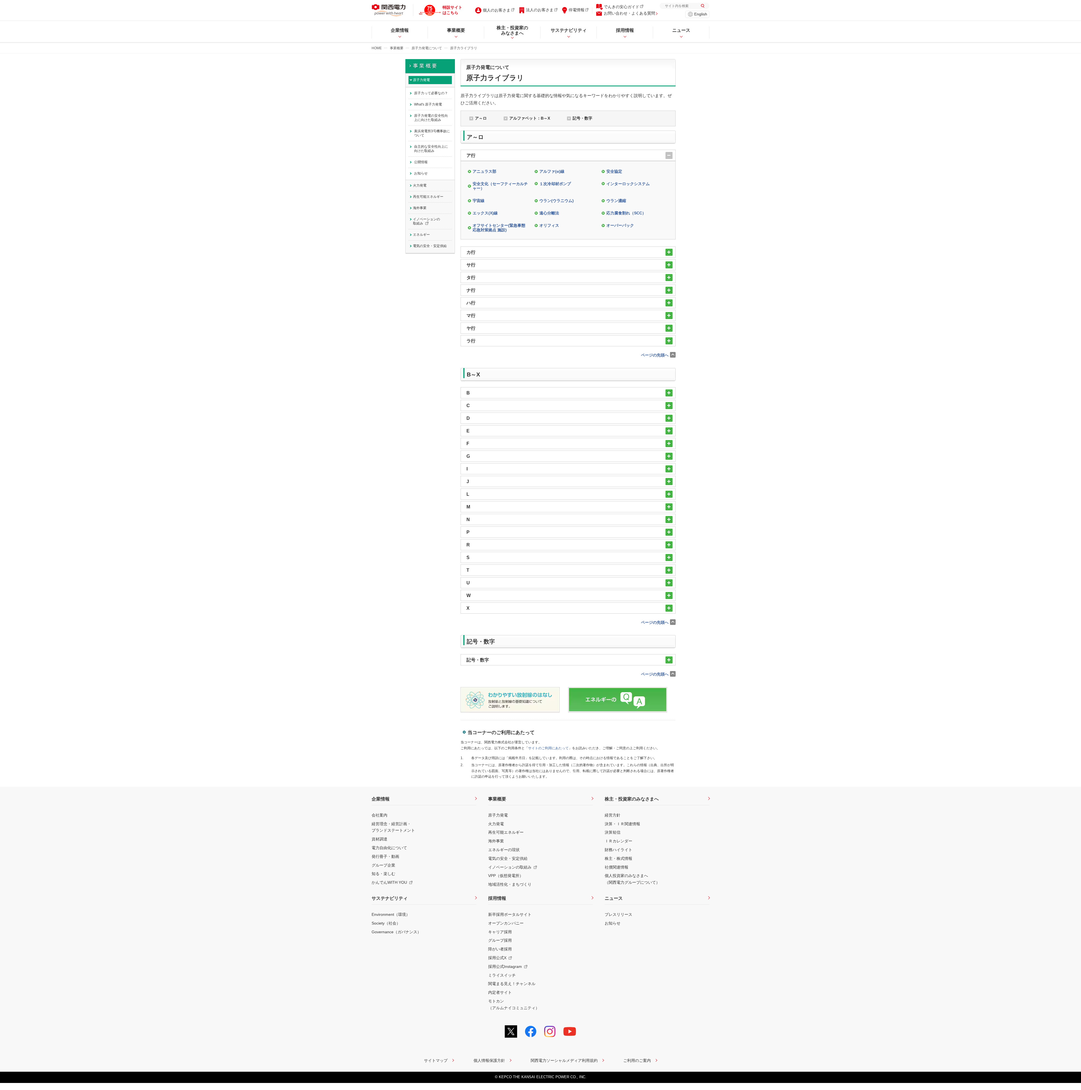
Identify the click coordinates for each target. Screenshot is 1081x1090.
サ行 (470, 265)
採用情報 (497, 898)
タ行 (470, 277)
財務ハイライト (618, 849)
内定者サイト (500, 992)
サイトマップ (436, 1060)
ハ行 (470, 302)
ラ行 (470, 340)
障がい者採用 (500, 949)
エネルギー (421, 235)
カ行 (470, 252)
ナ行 (470, 290)
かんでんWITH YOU (389, 882)
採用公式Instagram (505, 966)
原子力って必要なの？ (431, 93)
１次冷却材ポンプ (555, 183)
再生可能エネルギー (428, 197)
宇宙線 (478, 200)
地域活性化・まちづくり (509, 884)
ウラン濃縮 (616, 200)
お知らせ (421, 173)
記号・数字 (582, 118)
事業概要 (396, 48)
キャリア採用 (500, 932)
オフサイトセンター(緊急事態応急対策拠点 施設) (499, 227)
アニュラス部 (484, 171)
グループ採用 (500, 940)
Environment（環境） (391, 914)
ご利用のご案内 (637, 1060)
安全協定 (614, 171)
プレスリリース (618, 914)
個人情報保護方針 (489, 1060)
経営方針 (612, 815)
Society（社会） (386, 923)
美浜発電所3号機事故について (432, 133)
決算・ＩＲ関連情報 (622, 824)
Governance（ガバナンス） (396, 932)
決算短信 (612, 832)
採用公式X (497, 958)
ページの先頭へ (655, 355)
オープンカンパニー (506, 923)
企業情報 (381, 799)
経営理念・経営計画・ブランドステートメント (393, 827)
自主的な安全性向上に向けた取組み (431, 149)
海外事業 (419, 208)
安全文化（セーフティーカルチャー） (500, 186)
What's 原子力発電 (428, 104)
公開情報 (421, 162)
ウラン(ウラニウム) (556, 200)
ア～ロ (481, 118)
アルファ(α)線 (551, 171)
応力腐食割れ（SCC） (626, 213)
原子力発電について (427, 48)
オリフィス (549, 225)
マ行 (470, 315)
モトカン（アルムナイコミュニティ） (513, 1004)
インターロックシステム (628, 183)
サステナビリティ (390, 898)
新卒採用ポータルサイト (509, 914)
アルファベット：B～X (529, 118)
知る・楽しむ (383, 873)
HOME (377, 48)
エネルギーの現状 (504, 849)
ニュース (614, 898)
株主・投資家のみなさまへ (632, 799)
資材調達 (379, 839)
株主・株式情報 (618, 858)
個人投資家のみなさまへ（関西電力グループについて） (632, 879)
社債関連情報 (616, 867)
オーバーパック (620, 225)
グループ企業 (383, 865)
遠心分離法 (549, 213)
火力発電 (419, 185)
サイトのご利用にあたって (548, 748)
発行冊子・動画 (385, 856)
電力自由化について (389, 847)
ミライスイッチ (502, 975)
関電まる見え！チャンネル (511, 983)
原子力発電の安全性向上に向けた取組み (431, 118)
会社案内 (379, 815)
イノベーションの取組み (426, 221)
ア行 (470, 155)
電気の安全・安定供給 (430, 246)
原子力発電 (421, 80)
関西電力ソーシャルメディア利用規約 (564, 1060)
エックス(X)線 (485, 213)
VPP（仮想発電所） (505, 875)
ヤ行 (470, 328)
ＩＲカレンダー (618, 841)
